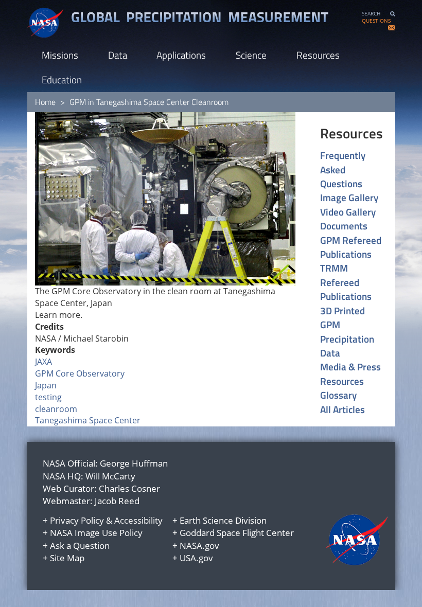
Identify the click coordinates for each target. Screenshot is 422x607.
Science (251, 54)
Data (117, 54)
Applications (181, 54)
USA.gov (196, 558)
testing (48, 397)
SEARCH (371, 13)
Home (45, 102)
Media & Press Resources (350, 374)
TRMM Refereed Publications (346, 282)
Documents (343, 226)
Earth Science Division (223, 520)
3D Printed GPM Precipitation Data (347, 332)
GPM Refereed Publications (350, 247)
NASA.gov (199, 545)
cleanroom (56, 409)
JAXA (43, 361)
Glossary (338, 395)
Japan (46, 385)
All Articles (342, 409)
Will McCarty (110, 476)
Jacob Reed (117, 501)
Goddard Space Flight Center (237, 533)
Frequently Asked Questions (342, 169)
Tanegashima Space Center (87, 420)
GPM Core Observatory (80, 373)
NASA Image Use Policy (96, 533)
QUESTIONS (376, 20)
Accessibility (138, 520)
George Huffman (134, 463)
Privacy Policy (77, 520)
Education (62, 79)
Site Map (67, 558)
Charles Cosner (129, 488)
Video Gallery (348, 212)
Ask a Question (80, 545)
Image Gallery (349, 197)
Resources (318, 54)
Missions (60, 54)
